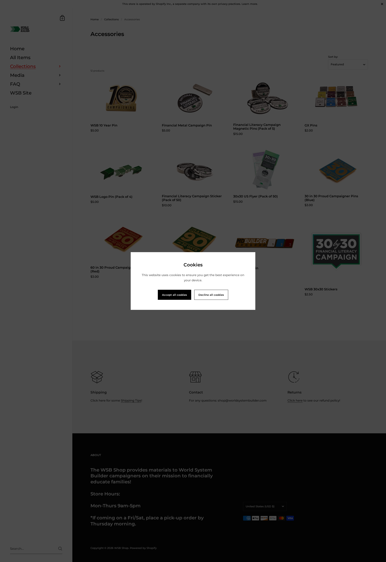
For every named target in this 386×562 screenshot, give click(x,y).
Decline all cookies (211, 294)
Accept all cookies (174, 294)
